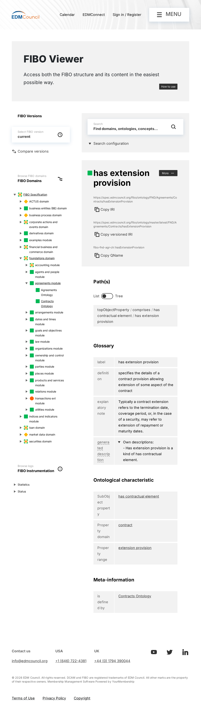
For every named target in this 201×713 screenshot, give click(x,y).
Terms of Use (23, 698)
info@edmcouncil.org (30, 661)
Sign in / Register (127, 15)
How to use (168, 86)
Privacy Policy (54, 698)
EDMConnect (94, 15)
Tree (119, 296)
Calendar (67, 15)
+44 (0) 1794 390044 (112, 661)
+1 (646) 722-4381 (70, 661)
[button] (169, 15)
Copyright (82, 698)
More (165, 173)
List (96, 296)
